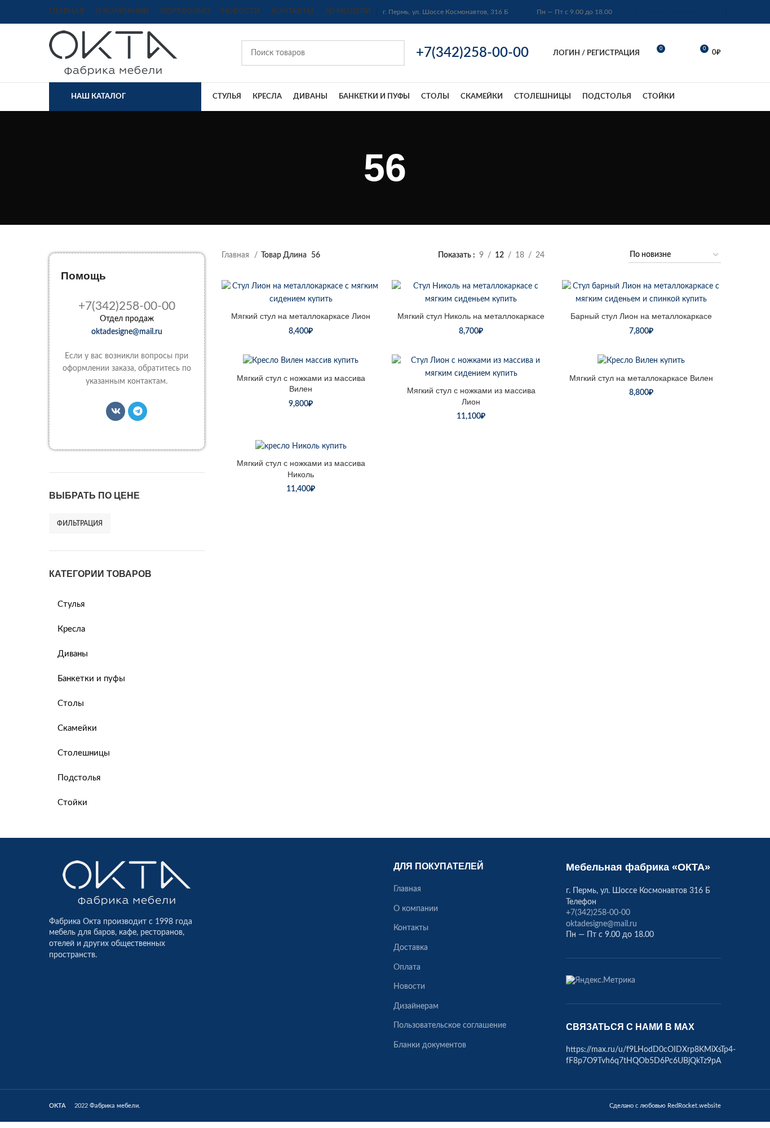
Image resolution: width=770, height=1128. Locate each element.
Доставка (410, 948)
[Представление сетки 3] (588, 255)
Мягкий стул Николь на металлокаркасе (471, 316)
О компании (415, 909)
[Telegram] (137, 411)
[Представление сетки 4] (606, 255)
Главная (236, 255)
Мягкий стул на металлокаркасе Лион (300, 316)
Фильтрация (80, 523)
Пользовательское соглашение (449, 1025)
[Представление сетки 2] (570, 255)
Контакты (410, 928)
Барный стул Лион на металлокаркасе (641, 316)
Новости (409, 987)
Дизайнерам (416, 1006)
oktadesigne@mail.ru (672, 11)
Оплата (407, 967)
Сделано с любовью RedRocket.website (665, 1106)
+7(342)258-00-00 (598, 913)
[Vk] (115, 411)
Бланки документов (429, 1045)
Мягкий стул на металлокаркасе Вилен (641, 378)
